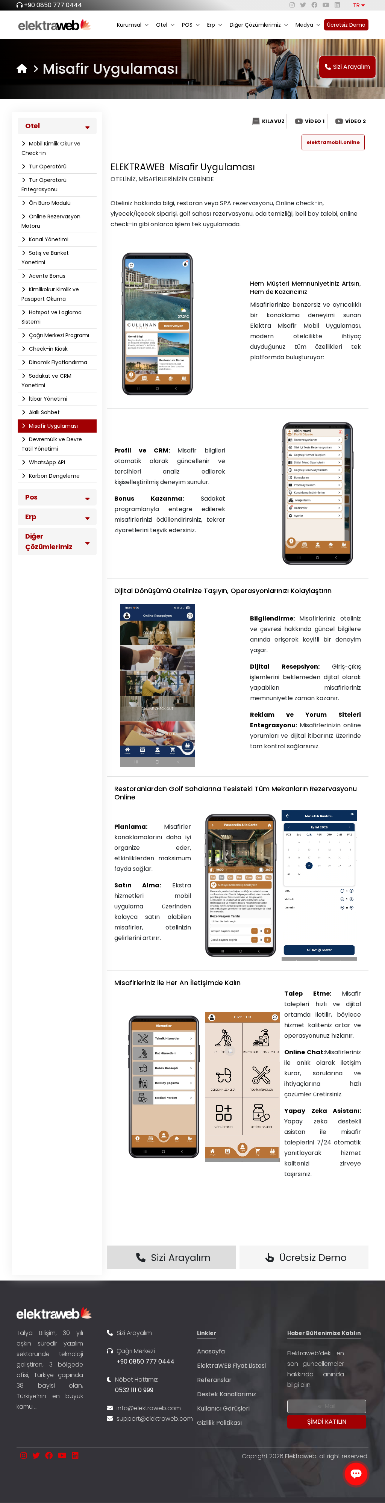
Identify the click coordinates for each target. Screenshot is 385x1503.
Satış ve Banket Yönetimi (45, 257)
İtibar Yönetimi (47, 399)
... (36, 1406)
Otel (161, 25)
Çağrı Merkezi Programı (58, 335)
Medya (304, 25)
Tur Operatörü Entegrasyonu (44, 184)
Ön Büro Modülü (49, 203)
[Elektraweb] (22, 68)
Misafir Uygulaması (52, 426)
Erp (211, 25)
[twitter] (303, 5)
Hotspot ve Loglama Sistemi (51, 317)
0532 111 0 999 (134, 1390)
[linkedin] (337, 5)
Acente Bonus (46, 276)
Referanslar (214, 1380)
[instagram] (292, 5)
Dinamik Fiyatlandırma (57, 362)
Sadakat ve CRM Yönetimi (46, 380)
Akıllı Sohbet (43, 412)
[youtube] (326, 5)
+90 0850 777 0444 (53, 5)
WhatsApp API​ (46, 462)
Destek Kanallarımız (226, 1394)
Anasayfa (211, 1351)
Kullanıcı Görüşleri (223, 1408)
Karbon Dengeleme (53, 476)
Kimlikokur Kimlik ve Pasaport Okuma (50, 294)
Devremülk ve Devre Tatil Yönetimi (51, 444)
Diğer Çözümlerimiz (255, 25)
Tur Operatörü (47, 166)
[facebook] (314, 5)
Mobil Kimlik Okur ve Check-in (50, 148)
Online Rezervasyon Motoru (50, 221)
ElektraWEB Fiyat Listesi (231, 1365)
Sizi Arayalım (351, 66)
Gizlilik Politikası (219, 1422)
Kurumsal (129, 25)
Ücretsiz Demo (346, 25)
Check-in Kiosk (47, 349)
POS (187, 25)
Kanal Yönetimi (47, 239)
